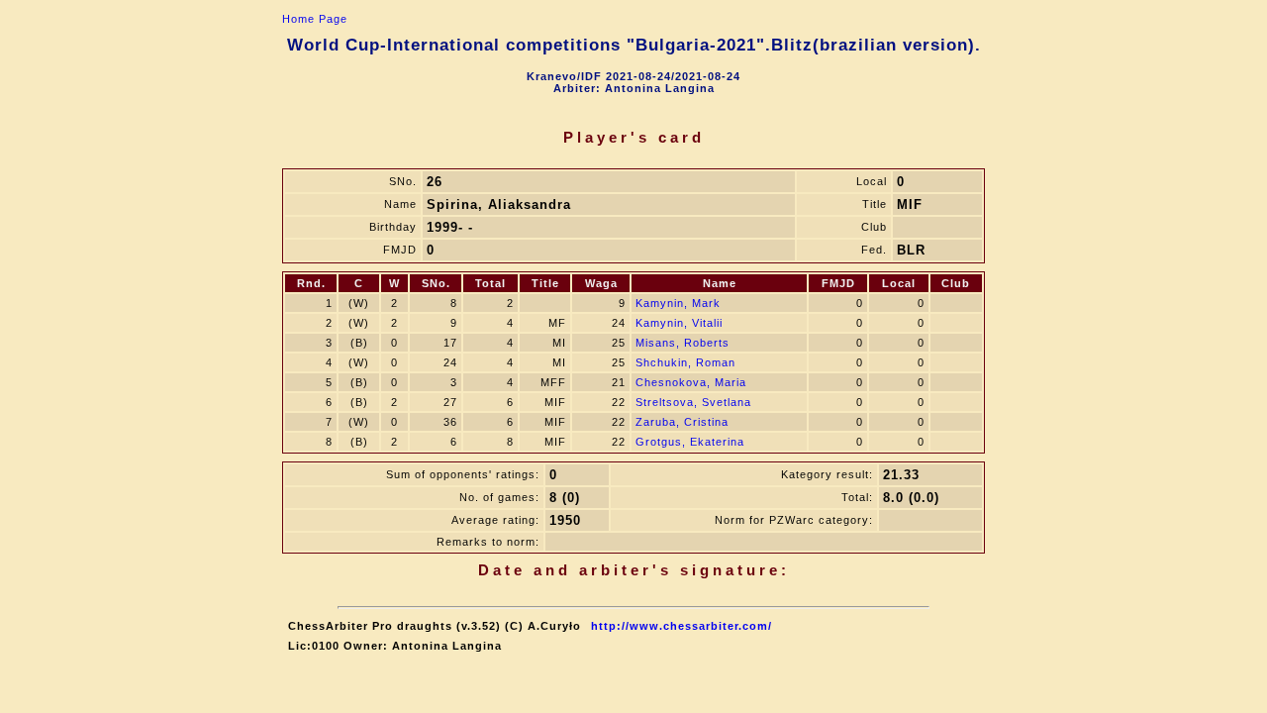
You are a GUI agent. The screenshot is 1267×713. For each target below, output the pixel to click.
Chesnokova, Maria (690, 382)
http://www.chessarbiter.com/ (681, 626)
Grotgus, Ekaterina (689, 442)
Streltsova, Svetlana (693, 402)
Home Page (314, 19)
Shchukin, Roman (685, 362)
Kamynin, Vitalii (679, 323)
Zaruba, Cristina (682, 422)
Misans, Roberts (682, 343)
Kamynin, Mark (678, 303)
